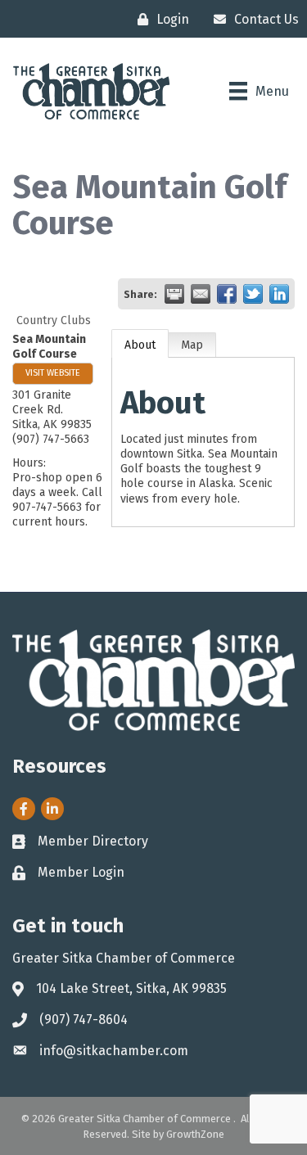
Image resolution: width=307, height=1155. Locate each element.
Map (192, 345)
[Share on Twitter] (253, 294)
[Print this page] (174, 294)
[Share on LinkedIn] (279, 294)
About (140, 345)
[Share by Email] (200, 294)
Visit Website (52, 373)
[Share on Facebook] (227, 294)
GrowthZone (195, 1134)
